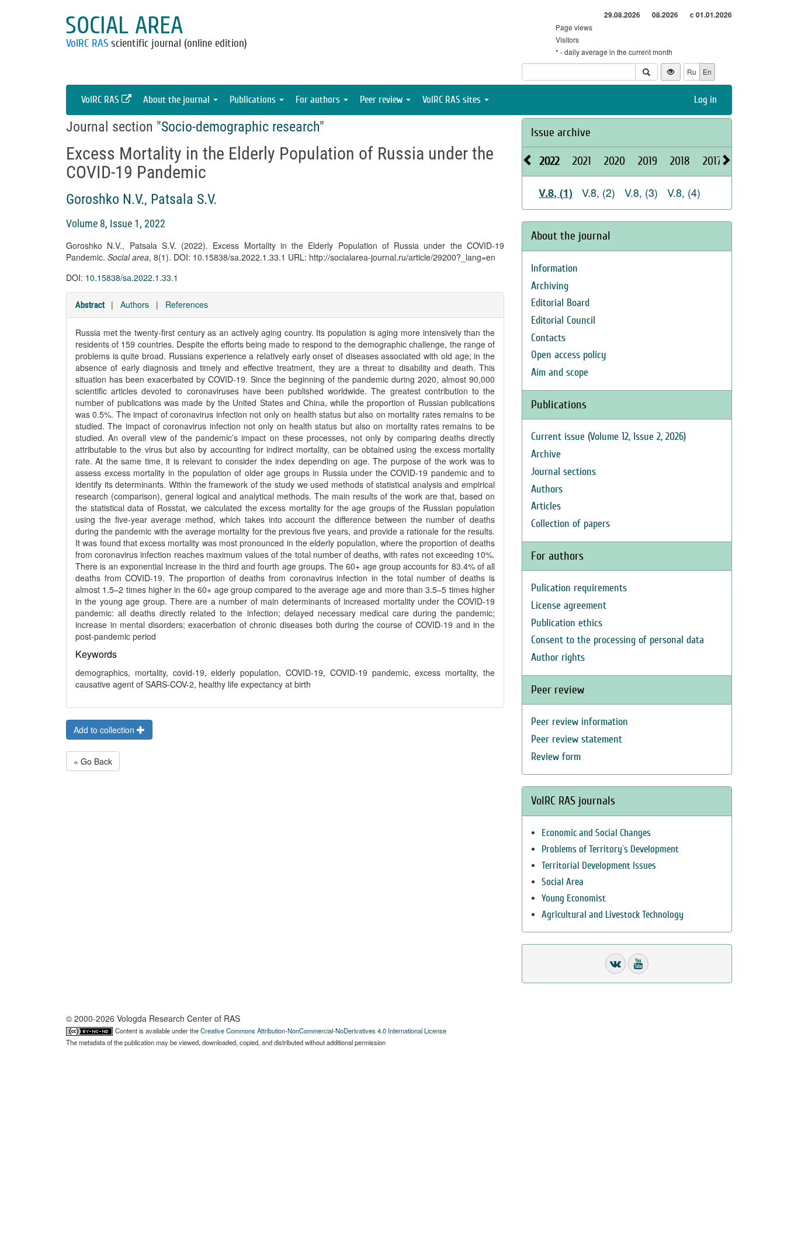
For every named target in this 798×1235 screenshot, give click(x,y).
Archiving (549, 286)
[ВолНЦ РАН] (615, 963)
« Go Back (93, 761)
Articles (546, 506)
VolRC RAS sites (452, 99)
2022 (550, 161)
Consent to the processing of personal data (617, 640)
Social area (124, 26)
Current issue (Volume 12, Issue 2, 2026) (608, 437)
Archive (546, 454)
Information (554, 268)
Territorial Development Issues (599, 865)
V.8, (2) (598, 192)
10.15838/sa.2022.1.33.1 (131, 277)
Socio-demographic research (240, 127)
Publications (254, 99)
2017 (712, 161)
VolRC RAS (87, 43)
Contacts (548, 338)
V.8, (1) (556, 192)
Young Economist (574, 898)
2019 (647, 161)
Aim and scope (559, 372)
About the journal (177, 99)
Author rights (558, 657)
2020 (614, 161)
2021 (582, 161)
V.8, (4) (683, 192)
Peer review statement (576, 739)
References (186, 304)
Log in (705, 99)
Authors (134, 304)
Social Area (563, 881)
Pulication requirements (579, 588)
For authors (319, 99)
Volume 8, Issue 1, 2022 (115, 223)
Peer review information (579, 722)
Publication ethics (566, 623)
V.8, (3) (641, 192)
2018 (680, 161)
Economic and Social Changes (596, 832)
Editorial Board (560, 303)
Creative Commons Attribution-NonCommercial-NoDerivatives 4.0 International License (323, 1030)
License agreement (568, 605)
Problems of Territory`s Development (610, 849)
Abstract (90, 305)
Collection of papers (570, 524)
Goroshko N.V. (105, 199)
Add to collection (105, 730)
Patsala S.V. (184, 199)
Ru (691, 72)
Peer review (382, 99)
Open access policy (568, 355)
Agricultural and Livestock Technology (612, 914)
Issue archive (561, 132)
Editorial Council (563, 320)
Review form (556, 757)
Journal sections (563, 472)
